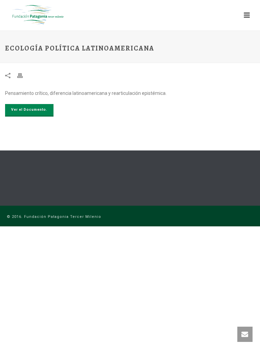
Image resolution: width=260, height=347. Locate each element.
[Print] (23, 75)
